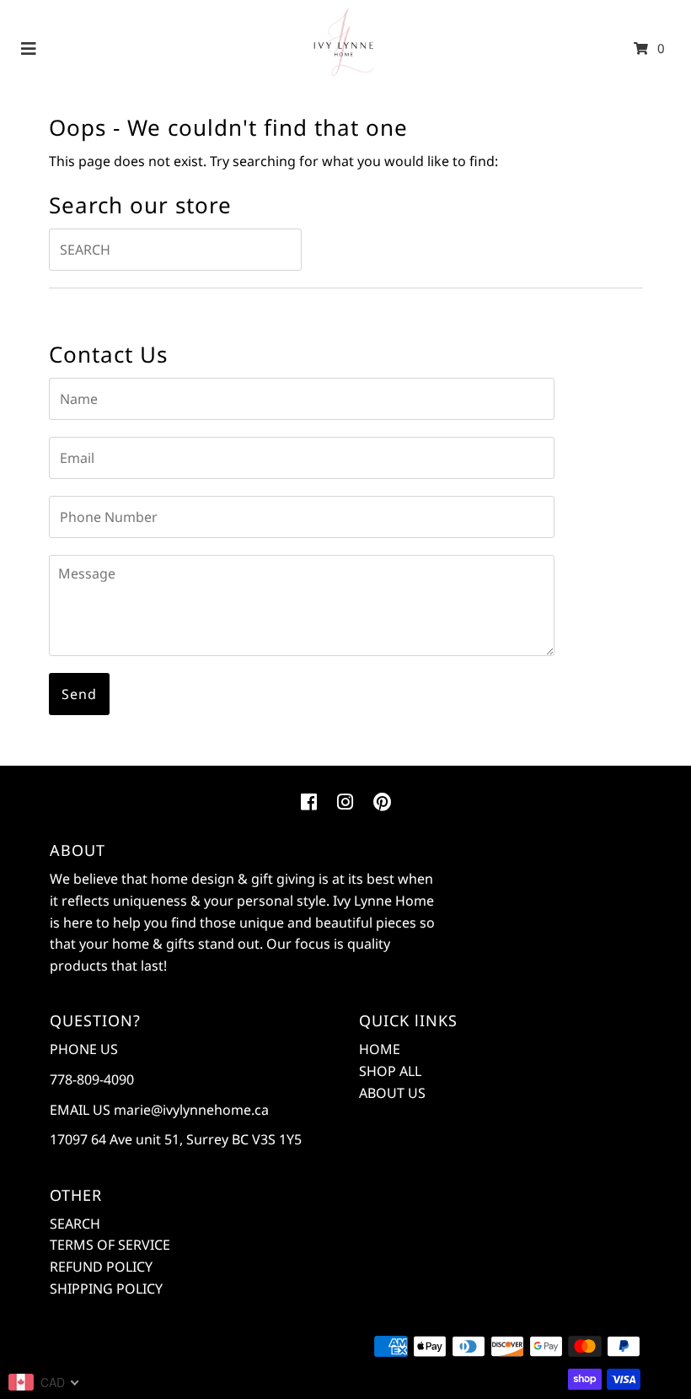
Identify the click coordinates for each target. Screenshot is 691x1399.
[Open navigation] (29, 48)
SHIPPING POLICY (106, 1288)
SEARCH (75, 1223)
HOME (379, 1049)
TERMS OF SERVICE (110, 1244)
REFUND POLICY (101, 1266)
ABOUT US (392, 1093)
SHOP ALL (390, 1071)
